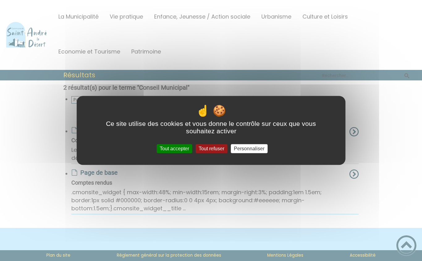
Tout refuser (211, 148)
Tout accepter (174, 148)
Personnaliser (249, 148)
